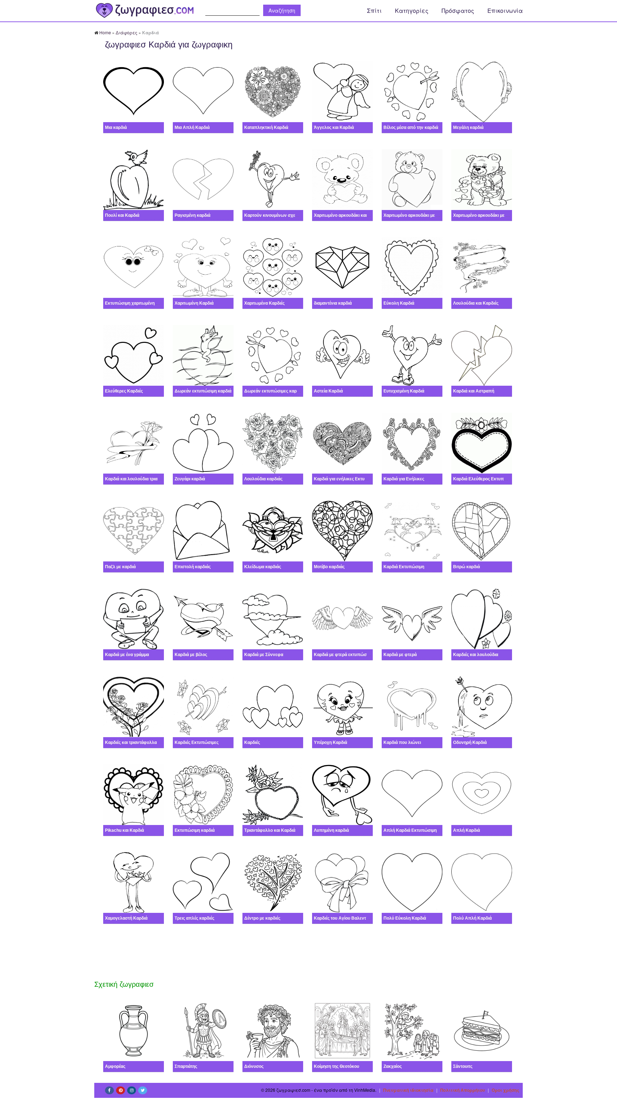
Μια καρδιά (116, 127)
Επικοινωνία (505, 10)
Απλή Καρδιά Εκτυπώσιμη (410, 830)
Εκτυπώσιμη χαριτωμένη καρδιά (137, 303)
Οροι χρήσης (505, 1090)
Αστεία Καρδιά (328, 391)
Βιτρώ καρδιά (466, 566)
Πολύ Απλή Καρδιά (472, 918)
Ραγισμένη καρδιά (192, 215)
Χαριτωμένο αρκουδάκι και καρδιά (347, 215)
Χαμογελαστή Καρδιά (126, 918)
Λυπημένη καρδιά (331, 830)
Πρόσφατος (458, 10)
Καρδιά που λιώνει (402, 742)
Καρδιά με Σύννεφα (263, 654)
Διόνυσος (254, 1066)
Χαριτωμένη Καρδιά (194, 303)
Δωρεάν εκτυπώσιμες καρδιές (274, 391)
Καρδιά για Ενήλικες (403, 478)
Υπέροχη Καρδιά (330, 742)
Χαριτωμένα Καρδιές (264, 303)
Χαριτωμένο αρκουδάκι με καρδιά (416, 215)
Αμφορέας (115, 1066)
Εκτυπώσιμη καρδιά (195, 830)
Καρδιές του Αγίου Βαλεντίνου (344, 918)
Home (105, 32)
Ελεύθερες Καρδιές (124, 391)
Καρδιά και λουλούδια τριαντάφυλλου (142, 478)
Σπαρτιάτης (186, 1066)
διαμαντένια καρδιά (333, 303)
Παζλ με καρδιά (120, 566)
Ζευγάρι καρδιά (190, 478)
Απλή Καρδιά (466, 830)
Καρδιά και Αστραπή (473, 391)
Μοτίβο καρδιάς (329, 566)
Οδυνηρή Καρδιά (470, 742)
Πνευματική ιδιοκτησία (408, 1090)
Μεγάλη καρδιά (468, 127)
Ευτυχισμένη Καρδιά (403, 391)
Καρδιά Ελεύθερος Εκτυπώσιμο (484, 478)
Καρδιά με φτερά (400, 654)
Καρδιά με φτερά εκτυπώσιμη (343, 654)
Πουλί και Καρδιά (122, 215)
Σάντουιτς (462, 1066)
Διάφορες (126, 32)
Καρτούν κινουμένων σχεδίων (274, 215)
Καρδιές (252, 742)
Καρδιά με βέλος (191, 654)
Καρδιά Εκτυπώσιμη (403, 566)
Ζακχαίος (392, 1066)
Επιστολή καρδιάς (193, 566)
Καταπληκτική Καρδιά (266, 127)
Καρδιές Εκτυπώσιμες (197, 742)
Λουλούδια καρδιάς (263, 478)
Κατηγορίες (411, 10)
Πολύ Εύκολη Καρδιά (404, 918)
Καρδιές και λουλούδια (475, 654)
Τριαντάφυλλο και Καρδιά (269, 830)
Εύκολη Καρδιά (398, 303)
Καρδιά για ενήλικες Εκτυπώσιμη (347, 478)
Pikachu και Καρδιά (124, 830)
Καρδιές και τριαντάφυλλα (131, 742)
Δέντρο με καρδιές (262, 918)
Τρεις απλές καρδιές (194, 918)
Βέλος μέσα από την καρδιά (410, 127)
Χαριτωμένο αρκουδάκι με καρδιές (487, 215)
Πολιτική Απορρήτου (462, 1090)
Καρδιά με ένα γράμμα (127, 654)
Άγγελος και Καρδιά (334, 127)
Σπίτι (374, 10)
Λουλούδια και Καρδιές (475, 303)
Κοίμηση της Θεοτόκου (336, 1066)
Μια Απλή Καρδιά (192, 127)
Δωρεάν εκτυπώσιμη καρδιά (203, 391)
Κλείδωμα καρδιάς (262, 566)
